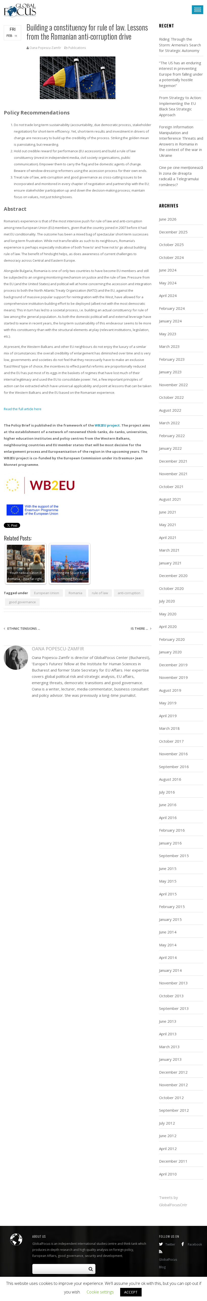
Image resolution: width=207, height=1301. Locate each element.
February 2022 (172, 435)
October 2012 (171, 1097)
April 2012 (168, 1148)
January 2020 (170, 651)
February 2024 (172, 308)
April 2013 (168, 1033)
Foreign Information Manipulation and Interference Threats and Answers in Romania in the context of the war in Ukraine (181, 141)
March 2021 (169, 550)
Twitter (170, 1244)
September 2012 (174, 1110)
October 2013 (171, 995)
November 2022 (173, 384)
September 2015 (174, 855)
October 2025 (171, 244)
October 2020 (171, 588)
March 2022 (169, 422)
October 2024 (171, 257)
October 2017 (171, 741)
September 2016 (174, 766)
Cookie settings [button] (100, 1292)
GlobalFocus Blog (168, 1263)
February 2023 (172, 359)
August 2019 (170, 690)
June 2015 (167, 868)
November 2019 (173, 677)
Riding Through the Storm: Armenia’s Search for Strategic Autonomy (180, 45)
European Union (46, 593)
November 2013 (173, 982)
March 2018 (169, 728)
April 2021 (168, 537)
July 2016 (167, 792)
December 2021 (173, 461)
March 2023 (169, 346)
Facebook (195, 1244)
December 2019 (173, 664)
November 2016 (173, 753)
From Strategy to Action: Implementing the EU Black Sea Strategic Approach (180, 106)
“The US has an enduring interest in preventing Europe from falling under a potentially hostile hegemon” (181, 74)
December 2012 (173, 1072)
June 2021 (167, 512)
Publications (77, 48)
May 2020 (167, 613)
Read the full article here (22, 409)
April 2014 (168, 957)
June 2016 (167, 804)
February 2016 (172, 830)
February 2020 (172, 639)
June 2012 (167, 1135)
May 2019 (167, 702)
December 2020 (173, 575)
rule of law (100, 593)
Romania (75, 593)
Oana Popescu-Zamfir (45, 48)
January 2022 (170, 448)
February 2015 (172, 906)
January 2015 (170, 919)
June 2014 (167, 931)
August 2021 (170, 499)
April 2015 (168, 893)
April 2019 (168, 715)
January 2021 (170, 562)
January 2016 (170, 842)
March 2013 (169, 1046)
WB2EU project (107, 425)
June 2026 (167, 219)
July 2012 (167, 1123)
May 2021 (167, 524)
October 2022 (171, 397)
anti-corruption (129, 593)
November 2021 (173, 473)
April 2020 (168, 626)
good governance (22, 602)
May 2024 (167, 282)
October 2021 (171, 486)
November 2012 (173, 1084)
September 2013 (174, 1008)
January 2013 (170, 1059)
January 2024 (170, 320)
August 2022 (170, 410)
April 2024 (168, 295)
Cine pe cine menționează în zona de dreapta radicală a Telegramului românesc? (181, 176)
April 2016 (168, 817)
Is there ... (140, 628)
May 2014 (167, 944)
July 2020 (167, 600)
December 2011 (173, 1161)
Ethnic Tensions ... (23, 628)
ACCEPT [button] (131, 1292)
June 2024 (167, 270)
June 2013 (167, 1021)
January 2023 (170, 371)
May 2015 (167, 881)
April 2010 (168, 1173)
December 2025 (173, 231)
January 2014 (170, 970)
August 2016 (170, 779)
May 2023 (167, 333)
